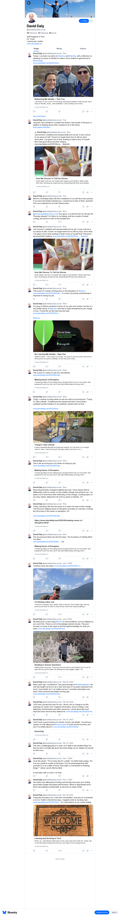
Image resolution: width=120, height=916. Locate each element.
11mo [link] (64, 487)
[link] (32, 33)
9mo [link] (64, 211)
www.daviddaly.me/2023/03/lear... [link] (46, 802)
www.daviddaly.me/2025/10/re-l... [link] (46, 313)
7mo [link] (64, 53)
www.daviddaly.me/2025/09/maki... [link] (47, 293)
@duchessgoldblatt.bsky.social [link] (45, 214)
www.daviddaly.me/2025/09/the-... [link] (47, 542)
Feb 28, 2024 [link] (67, 702)
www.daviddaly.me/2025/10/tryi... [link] (46, 409)
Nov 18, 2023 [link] (67, 795)
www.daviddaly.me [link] (34, 44)
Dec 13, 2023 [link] (67, 720)
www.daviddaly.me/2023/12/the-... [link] (66, 727)
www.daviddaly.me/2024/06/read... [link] (52, 628)
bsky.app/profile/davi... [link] (42, 127)
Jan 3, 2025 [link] (67, 563)
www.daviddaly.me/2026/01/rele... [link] (46, 63)
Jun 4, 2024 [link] (67, 619)
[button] (29, 3)
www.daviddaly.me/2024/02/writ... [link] (79, 711)
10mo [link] (64, 304)
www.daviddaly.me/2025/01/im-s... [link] (68, 566)
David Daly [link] (37, 53)
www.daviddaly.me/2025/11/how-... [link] (66, 236)
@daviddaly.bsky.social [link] (51, 53)
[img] (60, 9)
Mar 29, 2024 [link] (67, 682)
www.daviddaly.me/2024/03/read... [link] (47, 694)
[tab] (36, 48)
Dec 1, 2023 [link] (67, 758)
